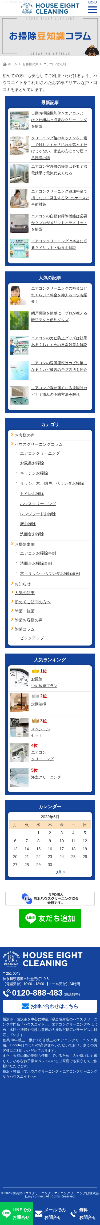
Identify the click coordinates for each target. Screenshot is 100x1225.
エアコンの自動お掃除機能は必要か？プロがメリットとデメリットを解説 (59, 222)
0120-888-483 (37, 992)
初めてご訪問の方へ (33, 602)
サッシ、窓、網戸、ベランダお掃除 (52, 483)
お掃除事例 (25, 544)
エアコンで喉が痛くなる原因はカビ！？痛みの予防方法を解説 (59, 391)
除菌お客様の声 (29, 620)
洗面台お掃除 (32, 534)
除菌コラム (25, 629)
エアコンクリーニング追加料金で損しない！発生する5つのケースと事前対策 (60, 197)
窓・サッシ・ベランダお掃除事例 (50, 573)
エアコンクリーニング (40, 453)
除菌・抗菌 (25, 611)
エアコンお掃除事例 (38, 553)
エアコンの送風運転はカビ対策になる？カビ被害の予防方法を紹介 (59, 366)
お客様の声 (30, 64)
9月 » (60, 872)
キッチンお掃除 (34, 473)
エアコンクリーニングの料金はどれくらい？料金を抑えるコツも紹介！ (59, 295)
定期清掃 (38, 704)
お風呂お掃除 (32, 463)
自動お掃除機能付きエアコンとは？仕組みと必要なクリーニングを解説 (59, 119)
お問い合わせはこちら (54, 1006)
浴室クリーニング (46, 777)
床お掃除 (28, 523)
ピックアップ (32, 638)
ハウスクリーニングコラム (39, 444)
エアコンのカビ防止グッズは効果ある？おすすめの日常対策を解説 (59, 341)
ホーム (12, 64)
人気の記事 (25, 592)
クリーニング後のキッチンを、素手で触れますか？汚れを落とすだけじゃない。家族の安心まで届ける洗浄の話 (59, 148)
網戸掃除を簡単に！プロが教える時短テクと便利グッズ (59, 316)
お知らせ (23, 584)
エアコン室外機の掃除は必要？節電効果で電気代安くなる (59, 169)
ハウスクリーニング (38, 503)
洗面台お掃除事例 (36, 563)
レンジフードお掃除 (38, 514)
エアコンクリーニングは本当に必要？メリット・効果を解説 (59, 244)
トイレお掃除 (32, 493)
